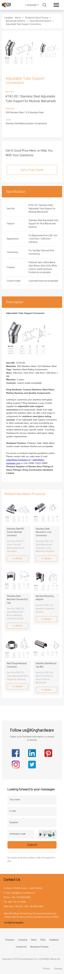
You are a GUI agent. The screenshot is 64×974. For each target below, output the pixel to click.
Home (18, 17)
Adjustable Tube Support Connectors (23, 24)
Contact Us (21, 947)
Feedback (54, 940)
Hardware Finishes (39, 947)
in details (18, 558)
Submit (32, 845)
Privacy (46, 968)
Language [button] (31, 4)
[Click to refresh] (47, 834)
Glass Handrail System (40, 21)
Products (9, 940)
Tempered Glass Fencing (36, 17)
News (34, 940)
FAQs (43, 940)
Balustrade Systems (15, 21)
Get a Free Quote (32, 170)
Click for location (15, 922)
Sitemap (58, 968)
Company (22, 940)
